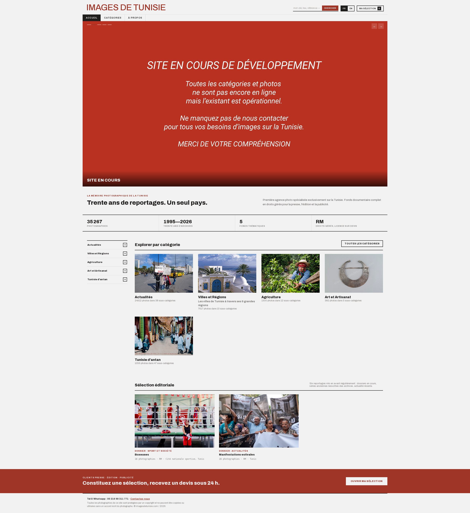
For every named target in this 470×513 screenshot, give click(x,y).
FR (344, 8)
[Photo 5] (110, 24)
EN (351, 8)
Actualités (94, 245)
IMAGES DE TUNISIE (126, 7)
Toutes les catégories (362, 243)
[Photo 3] (99, 24)
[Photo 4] (104, 24)
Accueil (91, 18)
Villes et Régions (98, 253)
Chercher (330, 8)
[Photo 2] (94, 24)
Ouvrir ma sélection (367, 481)
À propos (135, 18)
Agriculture (94, 262)
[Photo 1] (89, 24)
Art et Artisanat (97, 271)
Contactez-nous (140, 499)
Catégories (112, 18)
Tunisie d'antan (97, 279)
